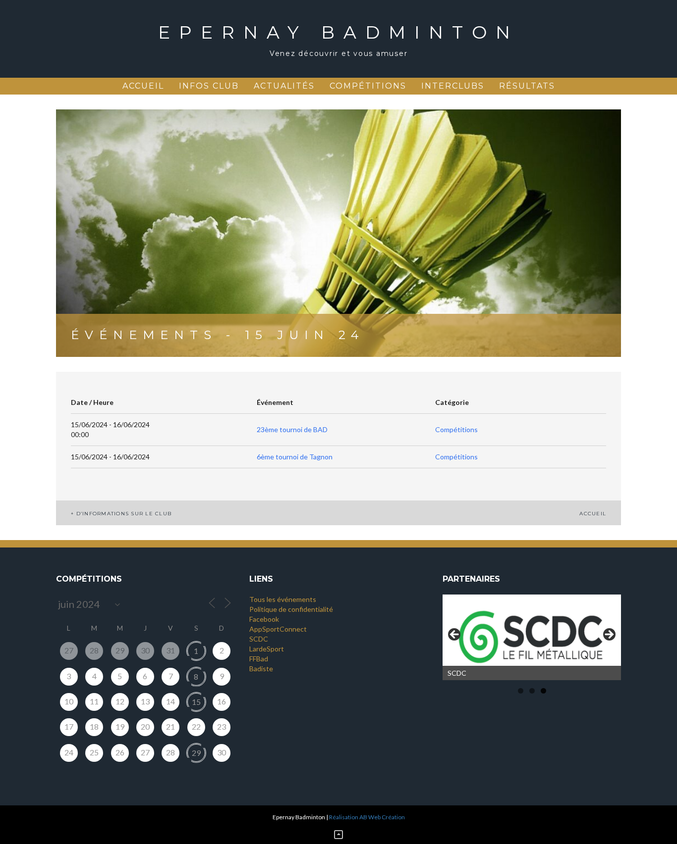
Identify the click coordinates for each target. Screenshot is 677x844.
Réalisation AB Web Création (367, 817)
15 (196, 701)
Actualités (284, 86)
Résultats (527, 86)
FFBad (258, 658)
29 (196, 752)
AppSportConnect (278, 629)
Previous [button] (455, 635)
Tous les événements (282, 599)
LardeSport (266, 649)
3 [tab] (543, 691)
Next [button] (608, 635)
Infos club (209, 86)
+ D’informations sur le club (121, 513)
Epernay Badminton (338, 32)
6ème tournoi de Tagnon (295, 456)
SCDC (258, 639)
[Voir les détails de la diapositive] (532, 637)
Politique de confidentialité (291, 609)
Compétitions (368, 86)
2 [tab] (532, 691)
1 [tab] (520, 691)
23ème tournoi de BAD (292, 429)
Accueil (143, 86)
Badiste (261, 668)
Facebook (264, 619)
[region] (532, 637)
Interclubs (452, 86)
